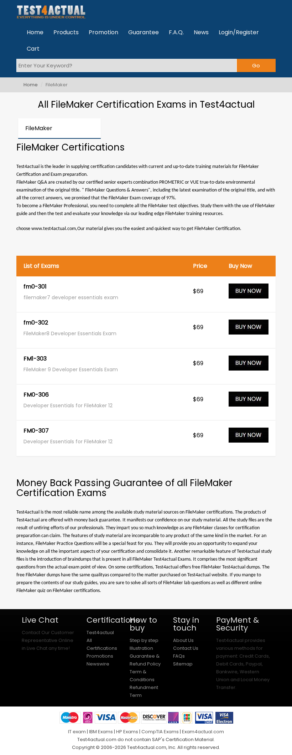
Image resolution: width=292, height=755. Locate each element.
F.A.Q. (176, 32)
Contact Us (185, 648)
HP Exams (127, 731)
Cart (33, 49)
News (201, 32)
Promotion (103, 32)
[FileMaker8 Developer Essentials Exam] (248, 330)
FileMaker (38, 128)
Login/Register (239, 32)
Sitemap (183, 663)
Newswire (98, 663)
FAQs (179, 656)
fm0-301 (35, 287)
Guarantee (143, 32)
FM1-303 (35, 359)
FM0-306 (36, 395)
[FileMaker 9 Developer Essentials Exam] (248, 366)
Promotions (100, 656)
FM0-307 (36, 431)
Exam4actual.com (203, 731)
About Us (183, 640)
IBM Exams (101, 731)
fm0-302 (36, 323)
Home (35, 32)
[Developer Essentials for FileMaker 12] (248, 402)
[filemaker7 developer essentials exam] (248, 294)
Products (66, 32)
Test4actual (100, 632)
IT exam (77, 731)
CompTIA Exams (160, 731)
